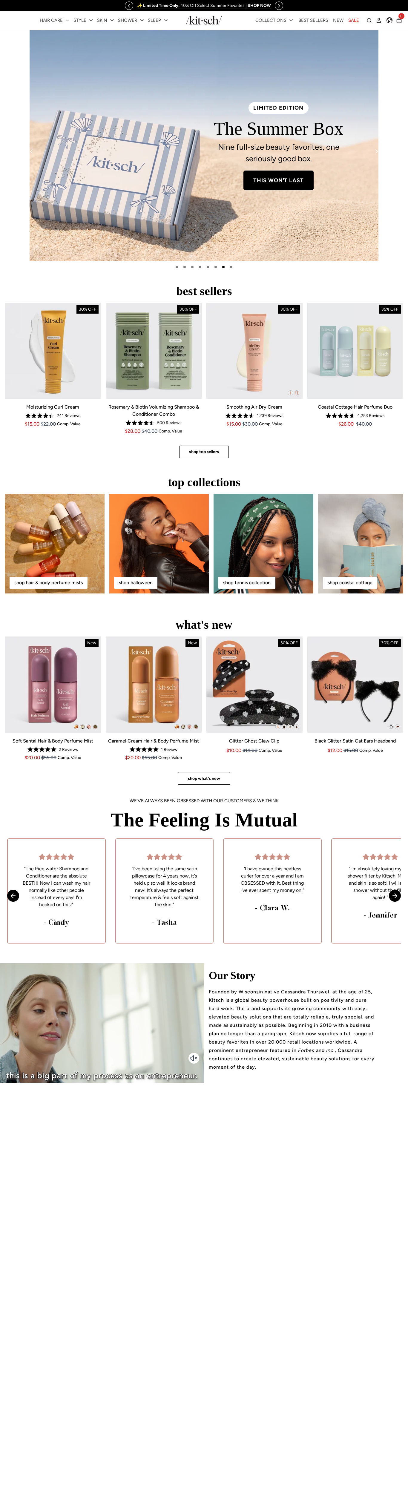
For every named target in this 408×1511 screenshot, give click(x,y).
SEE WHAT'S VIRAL (129, 203)
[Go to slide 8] (231, 267)
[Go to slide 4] (200, 267)
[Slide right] (279, 5)
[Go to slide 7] (223, 267)
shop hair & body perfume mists (48, 582)
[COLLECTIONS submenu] (291, 20)
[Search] (369, 20)
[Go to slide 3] (192, 267)
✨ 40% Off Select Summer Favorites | (204, 5)
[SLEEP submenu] (165, 20)
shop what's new (204, 778)
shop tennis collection (247, 582)
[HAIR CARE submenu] (67, 20)
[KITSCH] (204, 20)
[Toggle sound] (193, 1058)
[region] (204, 5)
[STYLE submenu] (91, 20)
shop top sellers (204, 451)
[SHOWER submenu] (141, 20)
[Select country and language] (389, 20)
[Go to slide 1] (177, 267)
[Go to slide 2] (184, 267)
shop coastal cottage (350, 582)
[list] (204, 145)
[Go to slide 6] (215, 267)
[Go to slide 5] (208, 267)
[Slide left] (129, 5)
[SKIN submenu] (112, 20)
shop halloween (136, 582)
